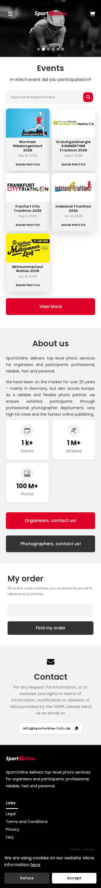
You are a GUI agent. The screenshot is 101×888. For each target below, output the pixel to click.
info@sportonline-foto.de (46, 728)
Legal (11, 813)
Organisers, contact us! (50, 520)
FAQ (9, 837)
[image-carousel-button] (38, 49)
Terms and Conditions (27, 821)
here (35, 865)
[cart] (81, 14)
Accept (74, 878)
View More (50, 306)
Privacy (12, 829)
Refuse (27, 878)
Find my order (50, 628)
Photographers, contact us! (50, 544)
